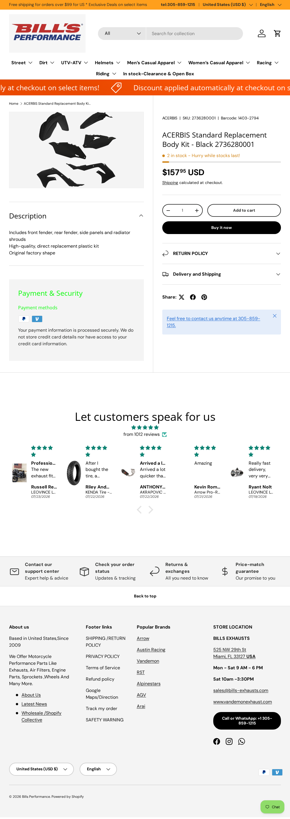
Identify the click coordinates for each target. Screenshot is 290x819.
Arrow (143, 638)
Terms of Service (103, 668)
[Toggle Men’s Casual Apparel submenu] (179, 62)
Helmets (104, 63)
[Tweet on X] (181, 297)
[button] (277, 33)
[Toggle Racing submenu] (276, 62)
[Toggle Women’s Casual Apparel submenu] (247, 62)
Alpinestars (149, 684)
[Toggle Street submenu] (30, 62)
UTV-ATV (71, 63)
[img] (145, 427)
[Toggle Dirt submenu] (52, 62)
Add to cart (244, 210)
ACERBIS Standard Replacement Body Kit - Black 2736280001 (58, 103)
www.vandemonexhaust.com (242, 702)
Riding (103, 74)
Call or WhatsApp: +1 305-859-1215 (247, 721)
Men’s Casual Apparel (151, 63)
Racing (264, 63)
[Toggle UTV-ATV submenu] (85, 62)
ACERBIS (169, 118)
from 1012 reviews (141, 434)
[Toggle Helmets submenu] (118, 62)
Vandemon (148, 661)
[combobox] (170, 33)
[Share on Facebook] (193, 297)
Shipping (170, 182)
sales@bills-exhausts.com (240, 690)
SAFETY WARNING (104, 720)
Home (13, 103)
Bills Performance (36, 796)
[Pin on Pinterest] (204, 297)
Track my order (101, 708)
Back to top (145, 596)
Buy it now (221, 227)
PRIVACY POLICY (103, 656)
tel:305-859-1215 (178, 4)
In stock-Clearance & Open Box (158, 74)
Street (18, 63)
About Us (31, 695)
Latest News (34, 704)
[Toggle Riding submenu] (114, 73)
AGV (141, 695)
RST (141, 672)
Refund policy (100, 679)
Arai (141, 706)
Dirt (43, 63)
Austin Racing (151, 650)
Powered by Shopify (68, 796)
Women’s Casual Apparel (215, 63)
